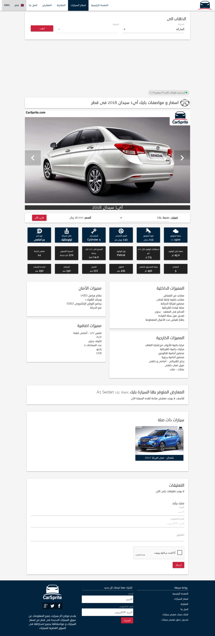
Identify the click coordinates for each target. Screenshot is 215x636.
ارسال (178, 564)
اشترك (127, 620)
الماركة (181, 24)
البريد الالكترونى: (126, 606)
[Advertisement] (107, 65)
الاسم (181, 507)
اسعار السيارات (78, 5)
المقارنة (61, 5)
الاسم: (130, 593)
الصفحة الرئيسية (99, 5)
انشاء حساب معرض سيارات (175, 614)
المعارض (47, 5)
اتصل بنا (33, 5)
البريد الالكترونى (177, 519)
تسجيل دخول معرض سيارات (174, 619)
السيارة (116, 24)
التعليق (180, 535)
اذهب (42, 28)
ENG (7, 5)
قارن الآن (39, 217)
